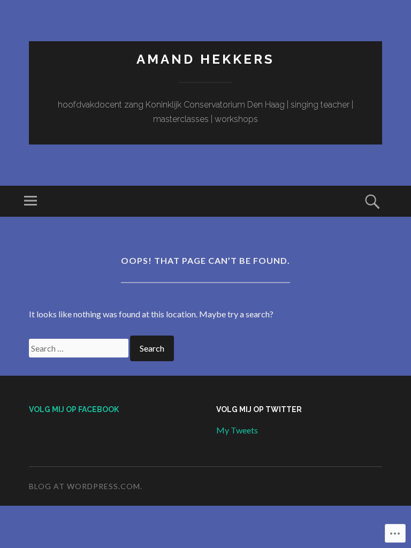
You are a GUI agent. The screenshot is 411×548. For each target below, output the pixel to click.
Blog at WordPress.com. (85, 486)
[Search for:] (79, 348)
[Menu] (30, 201)
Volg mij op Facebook (74, 409)
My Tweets (237, 430)
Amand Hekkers (205, 59)
